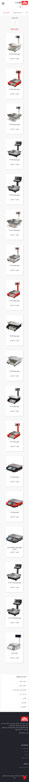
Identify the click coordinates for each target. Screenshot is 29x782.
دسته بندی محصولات (18, 13)
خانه (27, 13)
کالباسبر (24, 698)
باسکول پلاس (23, 707)
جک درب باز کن (22, 694)
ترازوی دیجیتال (23, 681)
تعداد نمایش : (14, 18)
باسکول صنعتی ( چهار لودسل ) (19, 690)
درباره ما (26, 755)
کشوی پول (24, 703)
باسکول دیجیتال (22, 686)
